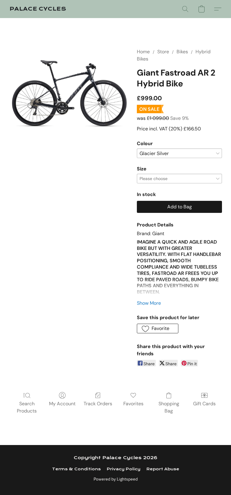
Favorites (133, 403)
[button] (38, 9)
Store (163, 51)
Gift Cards (204, 403)
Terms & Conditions (76, 469)
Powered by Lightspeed (116, 479)
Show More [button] (149, 303)
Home (143, 51)
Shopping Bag (169, 407)
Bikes (182, 51)
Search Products (27, 407)
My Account (62, 403)
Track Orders (98, 403)
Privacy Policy (123, 469)
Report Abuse (162, 469)
